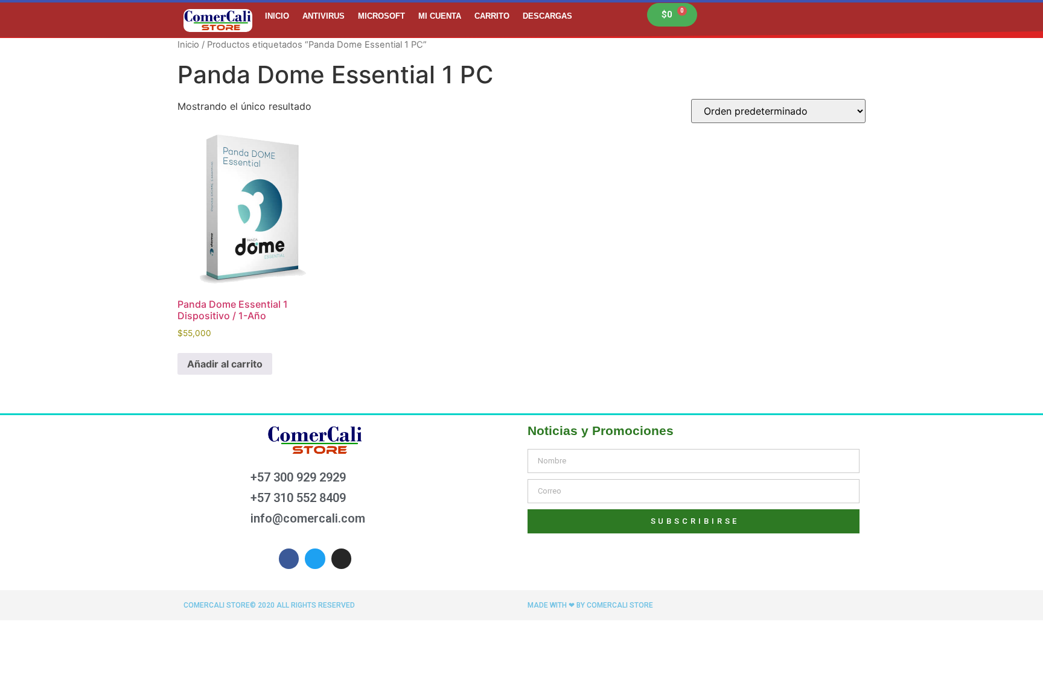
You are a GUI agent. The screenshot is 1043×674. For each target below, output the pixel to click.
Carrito (491, 16)
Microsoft (381, 16)
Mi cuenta (439, 16)
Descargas (547, 16)
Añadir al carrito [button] (225, 364)
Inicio (277, 16)
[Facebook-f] (289, 558)
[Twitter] (315, 558)
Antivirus (323, 16)
